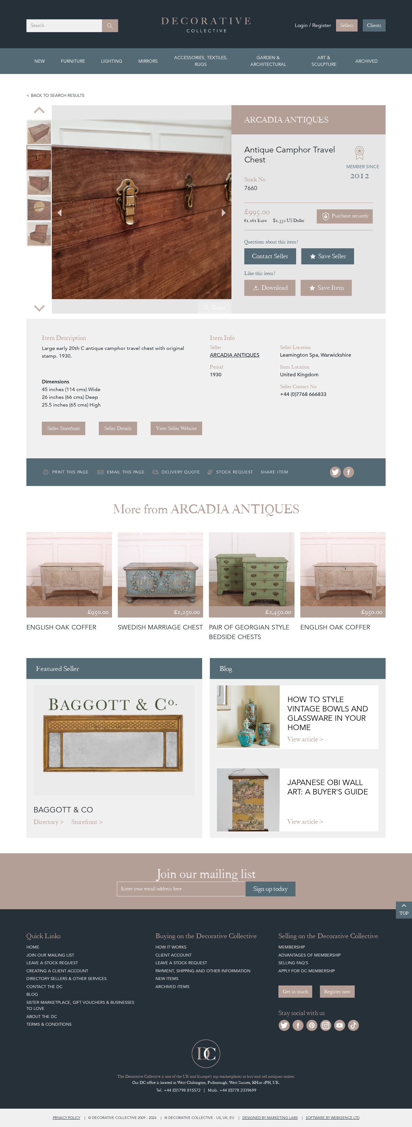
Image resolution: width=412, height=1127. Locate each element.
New (39, 61)
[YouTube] (339, 1024)
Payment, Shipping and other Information (202, 971)
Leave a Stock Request (52, 963)
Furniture (73, 61)
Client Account (173, 955)
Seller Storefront (63, 428)
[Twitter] (335, 472)
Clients (374, 25)
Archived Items (172, 986)
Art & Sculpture (324, 61)
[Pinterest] (312, 1024)
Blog (32, 994)
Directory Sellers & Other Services (66, 978)
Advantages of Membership (309, 955)
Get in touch (295, 991)
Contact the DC (44, 986)
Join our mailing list (50, 955)
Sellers (346, 25)
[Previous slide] (39, 111)
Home (32, 947)
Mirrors (148, 61)
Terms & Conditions (48, 1024)
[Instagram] (326, 1024)
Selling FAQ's (293, 963)
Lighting (111, 61)
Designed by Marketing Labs (270, 1117)
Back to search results (57, 95)
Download (274, 288)
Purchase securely (350, 216)
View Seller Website (176, 428)
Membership (291, 947)
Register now (337, 991)
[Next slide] (39, 308)
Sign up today (270, 889)
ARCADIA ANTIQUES (234, 355)
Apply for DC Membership (306, 971)
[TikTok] (353, 1024)
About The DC (41, 1016)
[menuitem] (39, 132)
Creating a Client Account (57, 971)
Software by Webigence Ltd (333, 1117)
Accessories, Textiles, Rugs (201, 61)
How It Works (170, 947)
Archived (366, 61)
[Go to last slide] (32, 587)
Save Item (331, 288)
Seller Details (118, 428)
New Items (166, 978)
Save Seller (332, 256)
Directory (46, 822)
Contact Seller (270, 256)
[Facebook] (348, 472)
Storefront (84, 822)
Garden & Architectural (268, 61)
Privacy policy (66, 1117)
